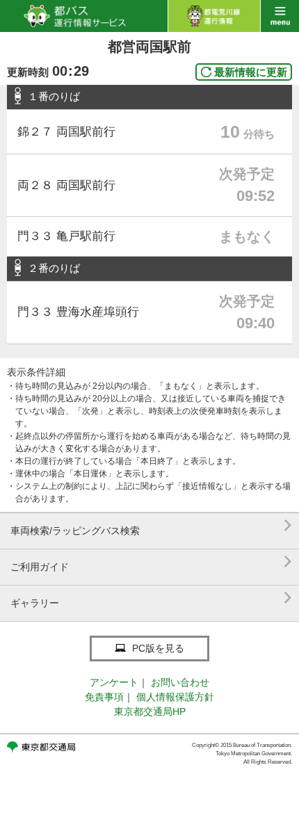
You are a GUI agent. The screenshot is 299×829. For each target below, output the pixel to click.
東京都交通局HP (150, 711)
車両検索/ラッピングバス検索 (151, 525)
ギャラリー (151, 598)
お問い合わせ (180, 682)
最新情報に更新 (250, 72)
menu (280, 16)
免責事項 (104, 696)
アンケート (114, 682)
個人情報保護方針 (175, 696)
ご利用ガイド (151, 561)
